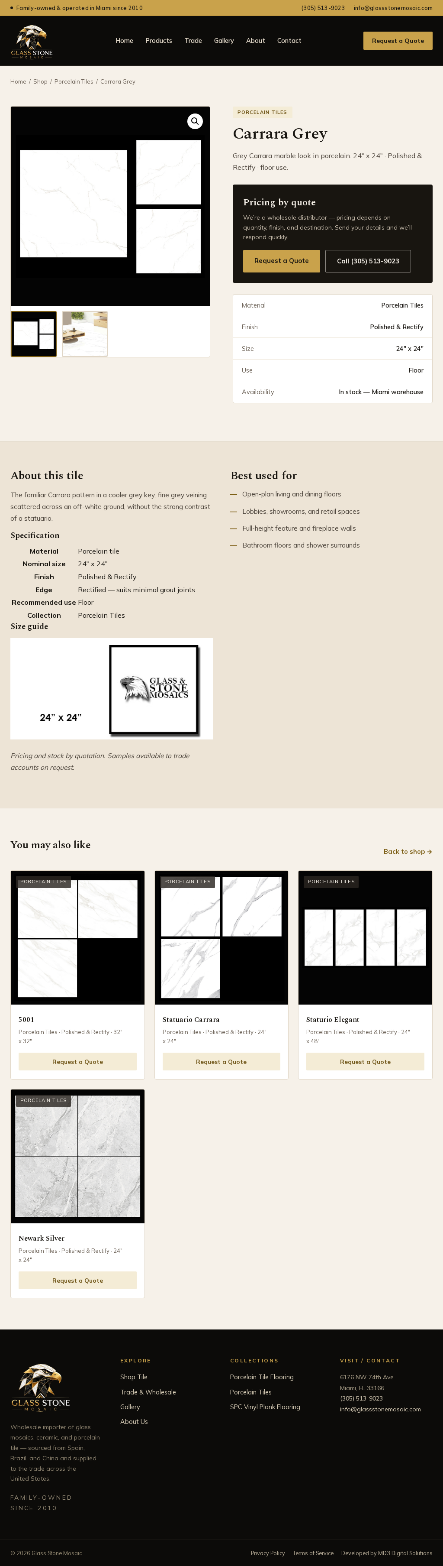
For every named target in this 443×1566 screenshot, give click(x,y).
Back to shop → (408, 851)
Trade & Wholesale (148, 1392)
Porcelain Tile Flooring (262, 1377)
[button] (195, 121)
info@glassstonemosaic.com (393, 7)
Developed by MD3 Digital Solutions (387, 1553)
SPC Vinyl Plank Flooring (265, 1407)
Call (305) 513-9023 (368, 261)
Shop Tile (134, 1377)
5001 (26, 1020)
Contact (289, 40)
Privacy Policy (268, 1553)
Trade (193, 40)
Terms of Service (313, 1553)
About (255, 40)
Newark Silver (41, 1238)
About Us (134, 1421)
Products (158, 40)
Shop (40, 81)
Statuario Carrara (191, 1020)
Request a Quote (398, 41)
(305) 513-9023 (323, 7)
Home (124, 40)
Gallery (224, 40)
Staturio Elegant (333, 1020)
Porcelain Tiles (74, 81)
